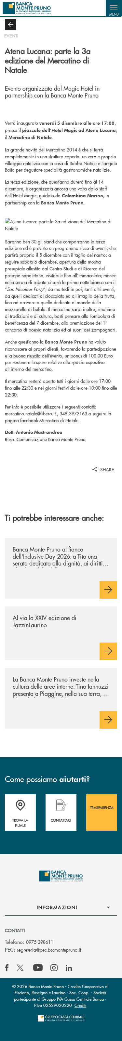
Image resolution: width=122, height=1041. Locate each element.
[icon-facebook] (7, 967)
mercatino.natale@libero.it (30, 413)
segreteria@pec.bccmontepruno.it (49, 949)
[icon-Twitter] (21, 967)
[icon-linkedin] (69, 967)
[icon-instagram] (54, 967)
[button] (114, 8)
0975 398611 (39, 942)
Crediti (80, 1005)
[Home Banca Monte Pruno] (27, 8)
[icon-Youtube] (38, 967)
